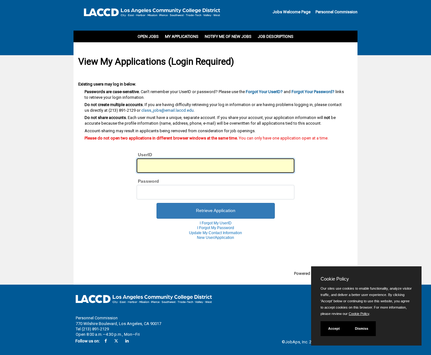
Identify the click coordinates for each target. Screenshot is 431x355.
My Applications (181, 36)
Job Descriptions (275, 36)
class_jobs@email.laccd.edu (167, 110)
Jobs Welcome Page (291, 11)
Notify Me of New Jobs (228, 36)
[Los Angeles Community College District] (148, 14)
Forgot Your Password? (313, 91)
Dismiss (361, 328)
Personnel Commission (336, 11)
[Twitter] (116, 341)
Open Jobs (148, 36)
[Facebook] (105, 341)
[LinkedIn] (127, 341)
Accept (334, 328)
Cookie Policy (359, 314)
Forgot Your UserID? (264, 91)
